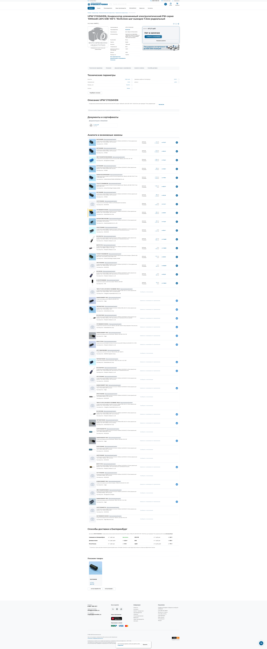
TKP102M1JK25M (107, 420)
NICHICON (127, 29)
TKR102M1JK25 (106, 306)
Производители (138, 612)
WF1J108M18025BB (107, 350)
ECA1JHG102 (106, 236)
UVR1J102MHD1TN (107, 428)
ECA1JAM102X (106, 367)
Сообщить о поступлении (153, 36)
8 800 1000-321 (92, 606)
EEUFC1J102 (105, 464)
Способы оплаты (162, 613)
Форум (160, 620)
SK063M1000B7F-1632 (108, 297)
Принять (145, 644)
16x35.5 (128, 84)
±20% (175, 82)
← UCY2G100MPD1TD (95, 588)
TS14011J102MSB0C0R (108, 183)
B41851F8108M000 (107, 280)
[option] (98, 36)
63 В (129, 82)
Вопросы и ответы (163, 612)
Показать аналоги (161, 40)
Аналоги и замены (139, 68)
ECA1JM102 (105, 271)
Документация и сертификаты (118, 58)
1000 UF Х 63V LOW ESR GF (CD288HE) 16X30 (114, 402)
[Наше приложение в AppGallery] (122, 618)
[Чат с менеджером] (261, 643)
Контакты (136, 609)
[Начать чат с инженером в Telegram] (177, 300)
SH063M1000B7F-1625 (108, 332)
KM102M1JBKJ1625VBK (108, 218)
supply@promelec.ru (94, 614)
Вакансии (136, 617)
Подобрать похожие (95, 92)
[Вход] (171, 3)
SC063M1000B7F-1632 (108, 481)
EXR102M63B (106, 148)
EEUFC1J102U (106, 341)
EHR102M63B (106, 139)
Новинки (136, 614)
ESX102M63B (106, 192)
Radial (128, 88)
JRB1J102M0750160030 (108, 490)
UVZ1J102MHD (106, 201)
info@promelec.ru (93, 610)
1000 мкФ (127, 79)
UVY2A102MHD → (109, 588)
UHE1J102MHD (106, 455)
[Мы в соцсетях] (113, 609)
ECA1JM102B (106, 411)
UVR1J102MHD (106, 446)
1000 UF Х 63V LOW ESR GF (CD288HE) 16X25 (114, 289)
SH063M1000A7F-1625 (108, 498)
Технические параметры (95, 68)
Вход (171, 5)
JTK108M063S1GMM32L (108, 324)
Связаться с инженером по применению (150, 300)
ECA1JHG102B (106, 315)
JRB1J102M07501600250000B (110, 157)
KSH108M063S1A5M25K (108, 516)
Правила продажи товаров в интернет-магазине (168, 608)
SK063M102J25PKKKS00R (109, 174)
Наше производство (139, 619)
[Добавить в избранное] (174, 24)
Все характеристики (115, 56)
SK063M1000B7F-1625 (108, 385)
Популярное (161, 618)
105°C (175, 79)
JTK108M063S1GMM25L (108, 209)
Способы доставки (152, 68)
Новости (136, 607)
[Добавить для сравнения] (176, 24)
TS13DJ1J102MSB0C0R (108, 253)
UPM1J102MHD (106, 393)
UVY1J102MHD (106, 472)
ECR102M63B (106, 165)
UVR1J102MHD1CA (107, 507)
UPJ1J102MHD (106, 376)
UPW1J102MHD (106, 227)
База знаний (161, 617)
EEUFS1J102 (105, 245)
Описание (108, 68)
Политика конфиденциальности (95, 638)
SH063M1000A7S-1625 (108, 437)
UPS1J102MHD (106, 262)
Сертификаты (161, 615)
